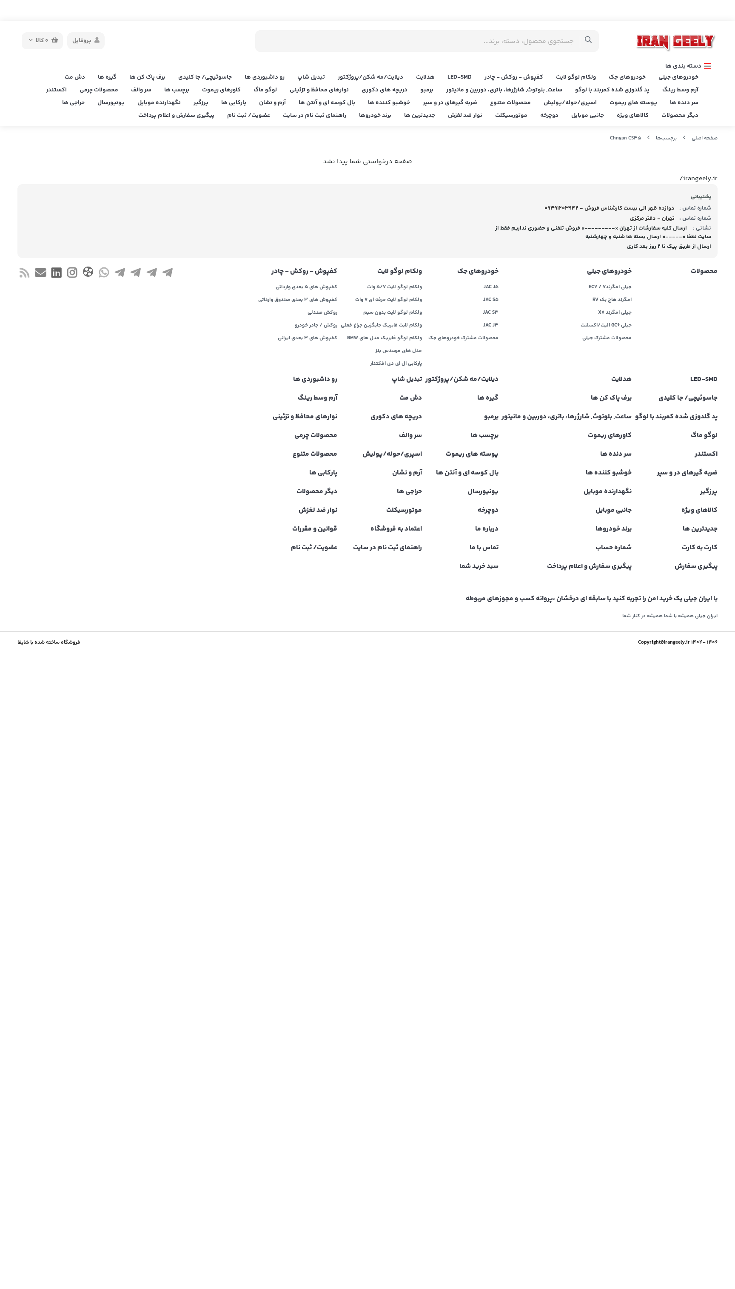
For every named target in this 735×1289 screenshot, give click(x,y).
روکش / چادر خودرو (316, 326)
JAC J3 (491, 326)
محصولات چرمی (99, 90)
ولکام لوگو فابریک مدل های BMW (384, 338)
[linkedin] (56, 274)
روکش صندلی (322, 313)
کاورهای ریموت (221, 90)
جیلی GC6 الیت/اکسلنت (606, 326)
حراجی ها (73, 103)
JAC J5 (491, 287)
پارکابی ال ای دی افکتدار (396, 364)
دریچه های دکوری (384, 90)
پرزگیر (201, 103)
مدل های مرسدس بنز (398, 351)
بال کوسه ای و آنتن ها (327, 103)
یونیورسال (111, 103)
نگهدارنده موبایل (159, 103)
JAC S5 (491, 300)
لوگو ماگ (265, 90)
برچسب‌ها (666, 138)
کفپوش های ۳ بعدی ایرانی (307, 338)
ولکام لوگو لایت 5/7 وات (394, 287)
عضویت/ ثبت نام (248, 115)
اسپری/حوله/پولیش (570, 103)
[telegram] (167, 274)
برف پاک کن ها (147, 77)
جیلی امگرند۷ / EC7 (610, 287)
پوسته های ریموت (633, 103)
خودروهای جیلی (678, 77)
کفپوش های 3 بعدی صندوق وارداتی (297, 300)
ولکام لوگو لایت (576, 77)
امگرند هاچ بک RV (612, 300)
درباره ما (487, 529)
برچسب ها (176, 90)
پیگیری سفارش (696, 567)
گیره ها (107, 77)
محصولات (704, 272)
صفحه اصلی (705, 138)
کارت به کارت (700, 548)
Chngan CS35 (625, 138)
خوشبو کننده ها (389, 103)
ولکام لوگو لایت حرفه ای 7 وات (388, 300)
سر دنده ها (684, 103)
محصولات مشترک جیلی (607, 338)
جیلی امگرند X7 (615, 313)
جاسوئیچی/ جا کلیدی (205, 77)
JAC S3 (491, 313)
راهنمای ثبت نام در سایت (314, 115)
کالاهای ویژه (633, 115)
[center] (588, 41)
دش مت (75, 77)
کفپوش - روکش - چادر (513, 77)
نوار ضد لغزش (465, 115)
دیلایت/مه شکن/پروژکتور (370, 77)
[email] (40, 274)
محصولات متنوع (510, 103)
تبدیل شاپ (311, 77)
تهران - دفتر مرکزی (652, 218)
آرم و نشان (272, 103)
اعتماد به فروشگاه (396, 529)
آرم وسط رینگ (680, 90)
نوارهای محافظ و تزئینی (319, 90)
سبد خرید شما (479, 567)
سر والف (141, 90)
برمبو (426, 90)
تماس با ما (484, 548)
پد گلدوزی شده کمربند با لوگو (612, 90)
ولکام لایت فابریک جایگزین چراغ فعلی (381, 326)
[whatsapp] (104, 274)
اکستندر (56, 90)
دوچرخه (549, 115)
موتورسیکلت (511, 115)
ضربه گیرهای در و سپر (450, 103)
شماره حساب (613, 548)
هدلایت (425, 77)
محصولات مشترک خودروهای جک (463, 338)
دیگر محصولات (679, 115)
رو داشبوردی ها (265, 77)
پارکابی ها (233, 103)
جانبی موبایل (587, 115)
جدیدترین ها (419, 115)
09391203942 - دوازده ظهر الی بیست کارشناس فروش (609, 208)
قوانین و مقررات (314, 529)
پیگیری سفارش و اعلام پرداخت (176, 115)
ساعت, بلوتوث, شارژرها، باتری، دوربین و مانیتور (504, 90)
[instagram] (72, 274)
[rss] (24, 274)
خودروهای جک (627, 77)
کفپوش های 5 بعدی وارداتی (306, 287)
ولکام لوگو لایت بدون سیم (392, 313)
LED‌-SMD (459, 77)
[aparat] (88, 274)
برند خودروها (375, 115)
